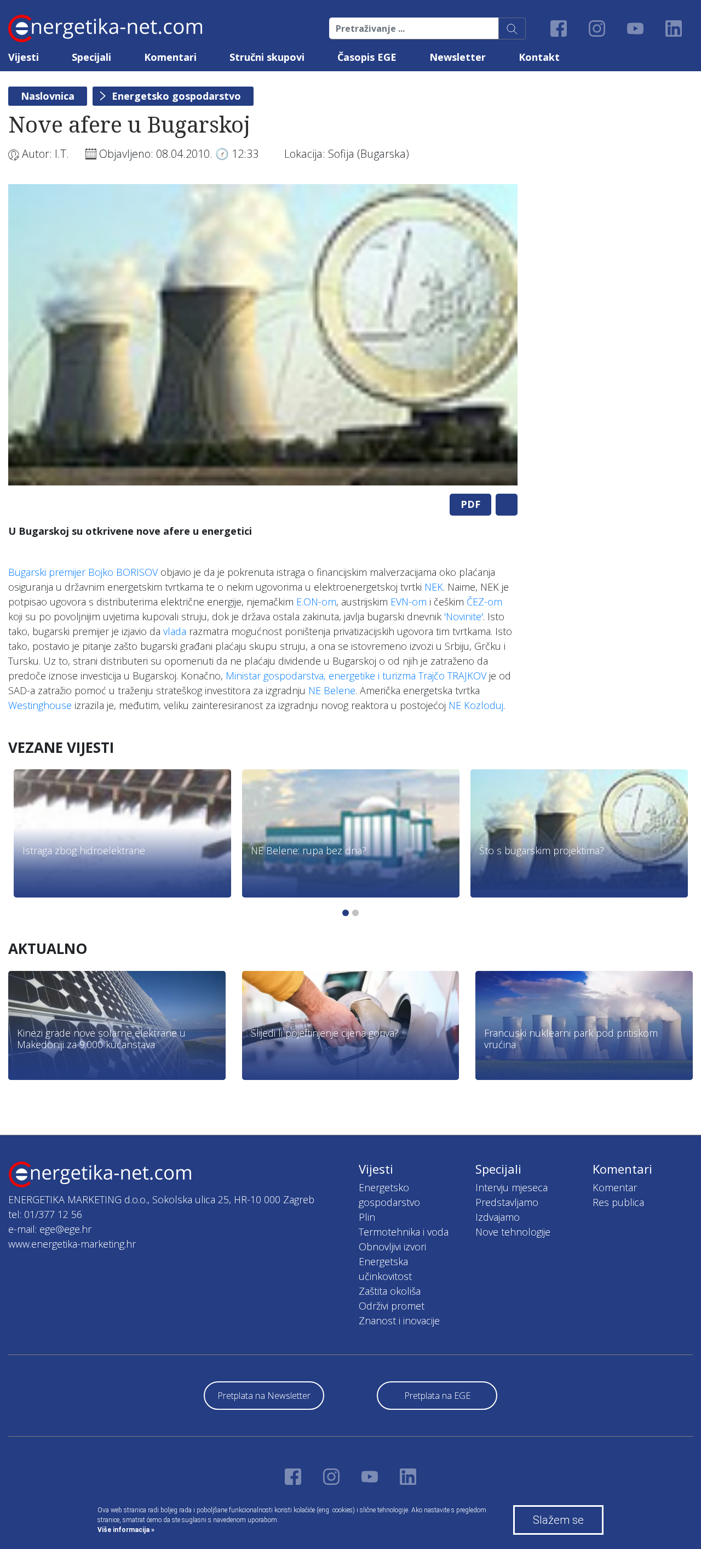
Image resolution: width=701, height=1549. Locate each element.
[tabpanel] (263, 334)
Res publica (618, 1202)
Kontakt (539, 57)
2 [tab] (355, 913)
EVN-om (408, 601)
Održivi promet (391, 1305)
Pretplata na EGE (437, 1396)
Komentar (615, 1187)
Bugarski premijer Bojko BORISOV (83, 572)
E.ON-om (316, 601)
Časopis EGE (367, 57)
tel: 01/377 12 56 (45, 1214)
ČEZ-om (484, 601)
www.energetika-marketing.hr (72, 1243)
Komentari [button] (170, 57)
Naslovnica (47, 95)
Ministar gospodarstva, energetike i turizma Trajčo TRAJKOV (356, 675)
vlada (174, 631)
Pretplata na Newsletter (264, 1396)
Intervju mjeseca (511, 1187)
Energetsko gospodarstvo (176, 95)
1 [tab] (345, 913)
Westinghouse (40, 705)
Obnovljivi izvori (392, 1246)
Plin (367, 1217)
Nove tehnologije (512, 1231)
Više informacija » (125, 1530)
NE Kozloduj (476, 705)
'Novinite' (463, 616)
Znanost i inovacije (399, 1320)
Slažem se (558, 1520)
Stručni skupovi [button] (266, 57)
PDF (470, 504)
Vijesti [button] (23, 57)
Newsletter (457, 57)
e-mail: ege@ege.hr (49, 1229)
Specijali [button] (91, 57)
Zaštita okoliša (390, 1290)
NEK (433, 586)
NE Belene (331, 690)
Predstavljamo (506, 1202)
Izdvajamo (497, 1217)
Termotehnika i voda (404, 1231)
